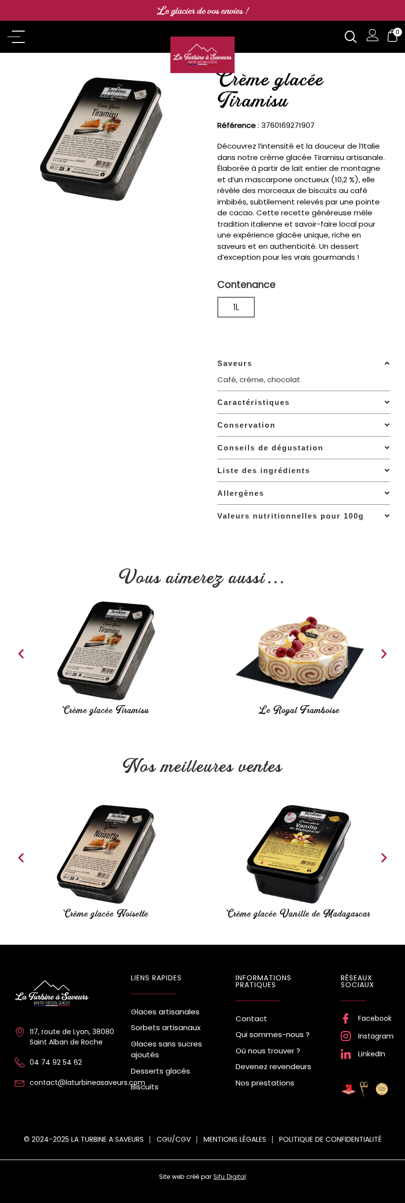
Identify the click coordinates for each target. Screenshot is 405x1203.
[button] (21, 654)
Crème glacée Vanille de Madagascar (298, 913)
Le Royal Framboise (299, 710)
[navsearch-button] (350, 37)
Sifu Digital (229, 1176)
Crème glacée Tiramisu (106, 710)
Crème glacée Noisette (106, 913)
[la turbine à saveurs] (52, 994)
